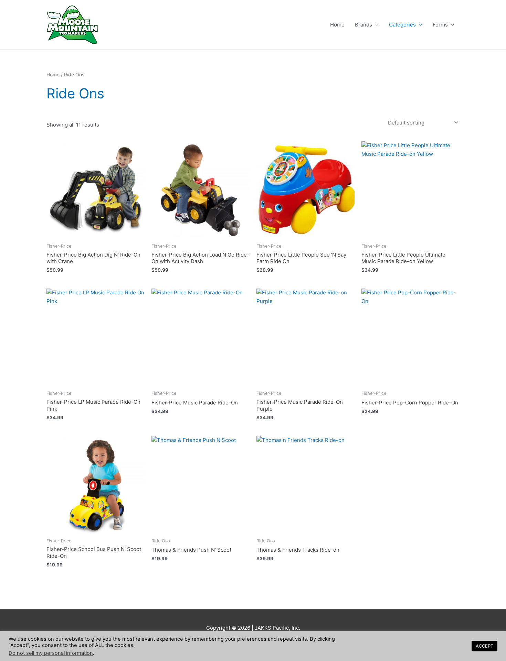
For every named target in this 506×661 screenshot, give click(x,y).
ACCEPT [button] (484, 646)
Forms (440, 24)
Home (337, 24)
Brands (363, 24)
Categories (402, 24)
